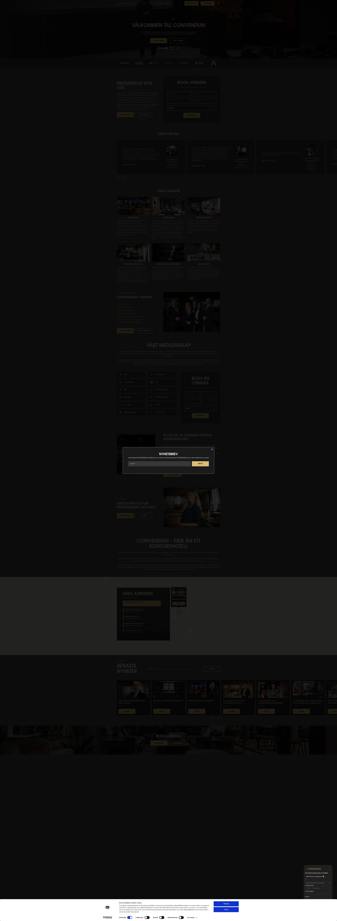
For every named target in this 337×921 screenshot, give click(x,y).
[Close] (212, 449)
